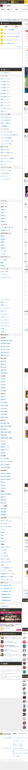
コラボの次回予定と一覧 (6, 120)
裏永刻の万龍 (3, 367)
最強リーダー (10, 9)
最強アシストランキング (6, 102)
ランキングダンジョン (5, 325)
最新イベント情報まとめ (6, 123)
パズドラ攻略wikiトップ (6, 73)
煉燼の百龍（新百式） (5, 355)
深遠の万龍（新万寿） (5, 349)
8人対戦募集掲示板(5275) (6, 597)
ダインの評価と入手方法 (9, 43)
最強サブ (17, 9)
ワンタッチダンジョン (5, 322)
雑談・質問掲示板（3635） (6, 585)
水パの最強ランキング (5, 84)
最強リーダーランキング (6, 78)
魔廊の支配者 (3, 429)
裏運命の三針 (3, 497)
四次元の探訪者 (4, 402)
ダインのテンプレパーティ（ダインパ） (12, 40)
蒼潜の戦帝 (3, 452)
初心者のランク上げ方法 (6, 562)
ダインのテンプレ (4, 176)
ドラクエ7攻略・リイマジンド (19, 741)
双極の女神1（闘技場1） (6, 473)
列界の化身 (3, 488)
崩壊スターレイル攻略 (17, 744)
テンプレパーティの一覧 (6, 170)
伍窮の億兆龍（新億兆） (6, 343)
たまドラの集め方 (4, 556)
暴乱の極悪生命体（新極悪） (7, 340)
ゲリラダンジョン (4, 314)
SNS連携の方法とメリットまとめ (8, 573)
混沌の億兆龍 (3, 390)
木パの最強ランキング (5, 87)
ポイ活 (8, 2)
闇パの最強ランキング (5, 93)
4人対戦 (2, 331)
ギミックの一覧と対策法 (6, 526)
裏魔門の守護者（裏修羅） (6, 426)
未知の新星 (3, 379)
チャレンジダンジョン (5, 320)
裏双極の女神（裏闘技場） (6, 494)
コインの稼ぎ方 (4, 553)
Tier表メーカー (4, 111)
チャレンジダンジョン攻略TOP (7, 158)
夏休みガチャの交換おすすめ (7, 152)
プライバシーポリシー (23, 733)
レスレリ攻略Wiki (16, 756)
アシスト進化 (3, 251)
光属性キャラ (3, 218)
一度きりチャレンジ (5, 317)
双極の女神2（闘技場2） (6, 476)
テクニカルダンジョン (5, 277)
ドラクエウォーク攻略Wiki (18, 746)
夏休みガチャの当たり (5, 149)
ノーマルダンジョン (5, 274)
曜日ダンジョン (4, 311)
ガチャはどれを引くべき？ (6, 117)
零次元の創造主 (4, 414)
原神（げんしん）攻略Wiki (18, 748)
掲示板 (16, 26)
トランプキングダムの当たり (7, 132)
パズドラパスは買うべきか (6, 579)
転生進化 (2, 245)
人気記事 (5, 26)
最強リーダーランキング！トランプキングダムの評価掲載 (13, 33)
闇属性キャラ (3, 221)
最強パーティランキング (6, 105)
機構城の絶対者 (4, 435)
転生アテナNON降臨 (5, 464)
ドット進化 (3, 254)
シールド (2, 529)
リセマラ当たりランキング (6, 108)
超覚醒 (2, 262)
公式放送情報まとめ (5, 126)
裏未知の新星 (3, 361)
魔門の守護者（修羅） (5, 423)
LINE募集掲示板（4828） (6, 594)
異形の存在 (3, 485)
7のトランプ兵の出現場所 (9, 29)
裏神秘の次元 (3, 399)
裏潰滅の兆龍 (3, 370)
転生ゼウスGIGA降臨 (5, 467)
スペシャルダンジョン (5, 299)
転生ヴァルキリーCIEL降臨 (6, 461)
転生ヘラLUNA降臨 (5, 458)
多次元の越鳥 (3, 408)
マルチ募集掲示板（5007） (6, 591)
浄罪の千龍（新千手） (5, 352)
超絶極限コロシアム (5, 446)
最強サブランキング (5, 99)
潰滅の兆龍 (3, 387)
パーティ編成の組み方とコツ (7, 567)
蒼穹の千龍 (3, 381)
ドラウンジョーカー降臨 (6, 143)
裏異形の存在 (3, 500)
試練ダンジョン (4, 305)
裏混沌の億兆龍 (4, 373)
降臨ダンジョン (4, 302)
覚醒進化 (2, 242)
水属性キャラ (3, 212)
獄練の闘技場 (3, 514)
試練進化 (2, 236)
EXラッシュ (3, 164)
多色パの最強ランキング (6, 96)
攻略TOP (3, 9)
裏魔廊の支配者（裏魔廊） (6, 432)
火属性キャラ (3, 209)
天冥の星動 (3, 443)
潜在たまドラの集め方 (5, 559)
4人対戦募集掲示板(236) (6, 600)
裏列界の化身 (3, 503)
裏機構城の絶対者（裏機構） (7, 438)
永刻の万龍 (3, 384)
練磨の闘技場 (3, 508)
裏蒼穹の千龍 (3, 364)
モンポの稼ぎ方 (4, 550)
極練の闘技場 (3, 511)
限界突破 (2, 265)
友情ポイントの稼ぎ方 (5, 547)
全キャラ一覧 (3, 203)
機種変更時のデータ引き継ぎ (7, 576)
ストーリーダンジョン (5, 308)
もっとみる (18, 46)
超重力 (2, 535)
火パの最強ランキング (5, 81)
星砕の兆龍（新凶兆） (5, 346)
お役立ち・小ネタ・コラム (6, 520)
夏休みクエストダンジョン (6, 161)
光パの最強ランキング (5, 90)
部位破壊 (2, 532)
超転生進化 (3, 248)
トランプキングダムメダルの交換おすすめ (9, 135)
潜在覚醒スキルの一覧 (5, 230)
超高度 (2, 538)
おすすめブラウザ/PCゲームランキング (11, 660)
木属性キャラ (3, 215)
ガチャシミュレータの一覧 (6, 570)
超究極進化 (3, 239)
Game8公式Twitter (5, 606)
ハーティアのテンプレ (5, 179)
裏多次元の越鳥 (4, 411)
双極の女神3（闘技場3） (6, 479)
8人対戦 (2, 328)
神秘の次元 (3, 396)
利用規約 (14, 733)
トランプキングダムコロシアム (7, 140)
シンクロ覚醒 (3, 259)
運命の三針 (3, 482)
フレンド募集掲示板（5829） (7, 588)
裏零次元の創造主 (4, 417)
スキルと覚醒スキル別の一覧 (7, 227)
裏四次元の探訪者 (4, 405)
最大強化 (2, 541)
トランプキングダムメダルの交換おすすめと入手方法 (13, 36)
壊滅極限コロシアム (5, 449)
